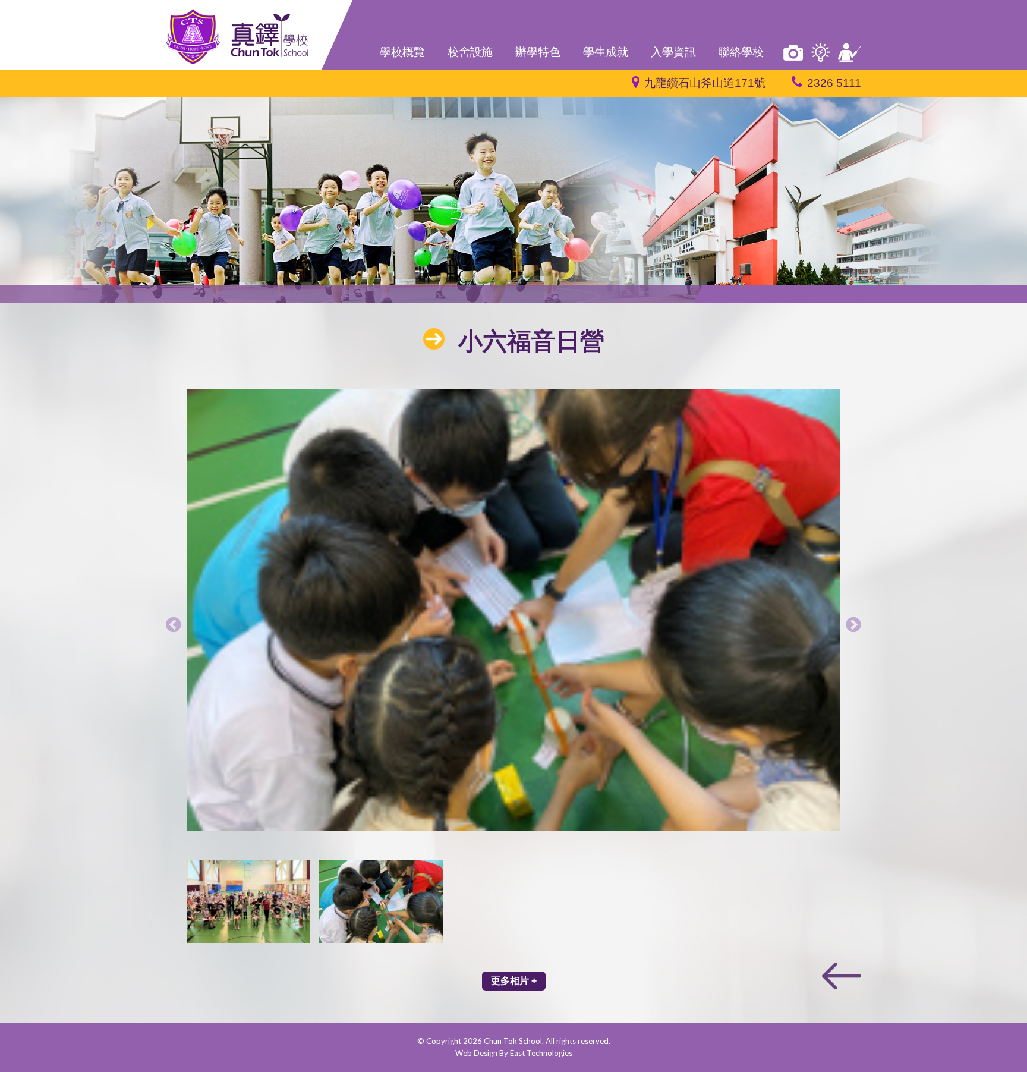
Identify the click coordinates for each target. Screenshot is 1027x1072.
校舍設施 (470, 52)
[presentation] (173, 624)
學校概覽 (402, 52)
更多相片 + (514, 981)
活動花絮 (793, 52)
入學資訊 (673, 52)
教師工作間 (849, 52)
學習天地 (820, 52)
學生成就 (605, 52)
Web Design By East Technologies (513, 1053)
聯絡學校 (741, 52)
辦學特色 (537, 52)
